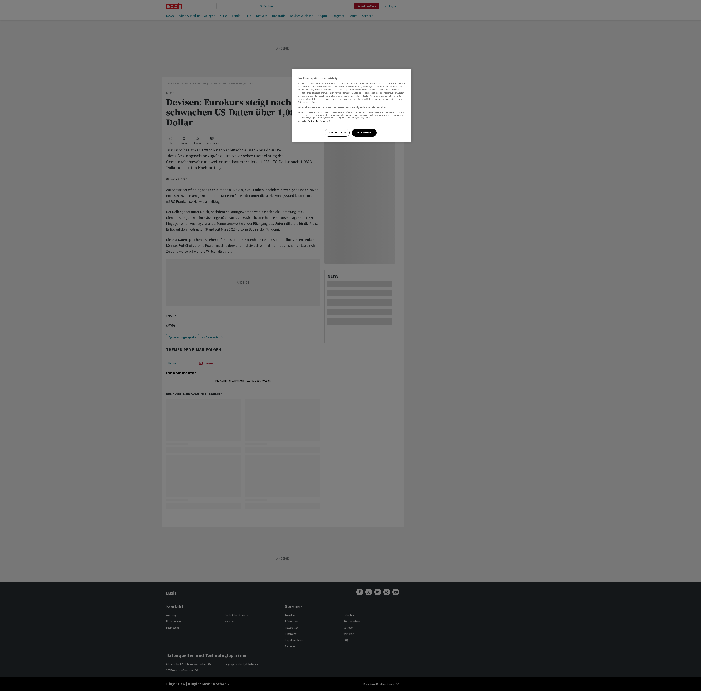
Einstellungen (337, 132)
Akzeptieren (364, 132)
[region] (351, 105)
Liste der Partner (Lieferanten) (314, 121)
